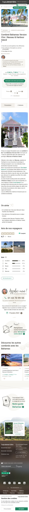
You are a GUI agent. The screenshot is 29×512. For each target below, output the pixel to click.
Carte (19, 91)
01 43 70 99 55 (16, 297)
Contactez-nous (5, 454)
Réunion (5, 493)
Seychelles (13, 490)
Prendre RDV (14, 313)
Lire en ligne (17, 434)
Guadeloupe (21, 493)
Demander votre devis (6, 451)
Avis (15, 93)
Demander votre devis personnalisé (14, 80)
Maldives (21, 490)
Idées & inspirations (22, 1)
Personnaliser (7, 509)
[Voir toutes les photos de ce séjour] (14, 18)
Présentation (7, 105)
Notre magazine (23, 4)
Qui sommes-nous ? (6, 447)
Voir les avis (7, 278)
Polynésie (12, 493)
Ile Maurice (5, 490)
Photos (8, 91)
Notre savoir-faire (13, 4)
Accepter (21, 509)
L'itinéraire (20, 105)
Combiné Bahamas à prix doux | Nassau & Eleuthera (10, 371)
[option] (12, 368)
